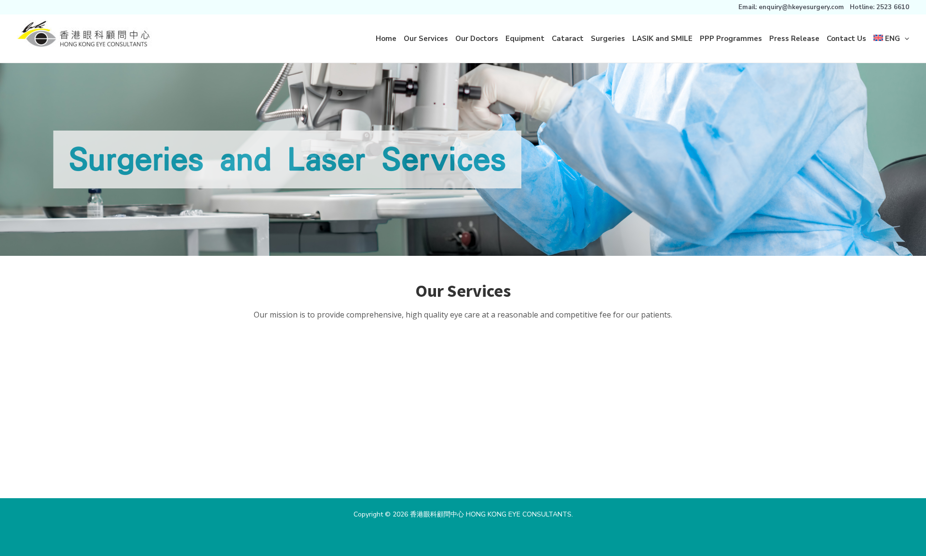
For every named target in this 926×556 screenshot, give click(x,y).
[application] (904, 38)
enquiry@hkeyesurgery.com (801, 7)
